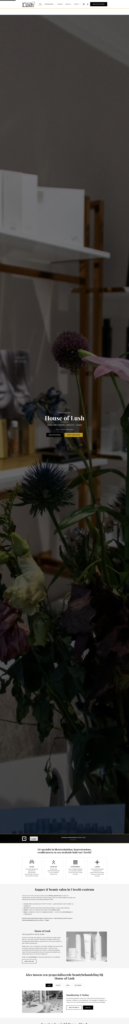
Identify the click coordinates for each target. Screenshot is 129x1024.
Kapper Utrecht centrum (46, 918)
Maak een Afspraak (55, 435)
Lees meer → (73, 839)
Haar (49, 985)
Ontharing (78, 985)
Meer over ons (29, 961)
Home (40, 4)
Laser (67, 985)
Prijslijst (68, 4)
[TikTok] (87, 4)
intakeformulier (55, 910)
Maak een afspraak (99, 4)
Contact (76, 4)
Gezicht (58, 985)
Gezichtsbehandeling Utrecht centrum (33, 920)
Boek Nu (88, 1007)
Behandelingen (49, 4)
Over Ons (60, 4)
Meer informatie (74, 1007)
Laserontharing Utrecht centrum (63, 918)
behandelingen (67, 912)
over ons (47, 957)
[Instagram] (83, 4)
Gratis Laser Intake (73, 435)
